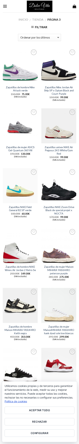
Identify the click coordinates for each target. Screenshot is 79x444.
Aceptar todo (39, 410)
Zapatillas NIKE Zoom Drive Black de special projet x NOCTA (59, 210)
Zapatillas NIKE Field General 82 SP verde (20, 209)
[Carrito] (74, 6)
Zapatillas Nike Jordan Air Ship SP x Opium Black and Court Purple (59, 90)
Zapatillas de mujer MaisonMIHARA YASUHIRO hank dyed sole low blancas (59, 330)
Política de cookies (16, 401)
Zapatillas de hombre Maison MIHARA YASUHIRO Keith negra (20, 330)
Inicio (23, 19)
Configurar (39, 433)
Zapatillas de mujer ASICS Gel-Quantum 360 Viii (20, 149)
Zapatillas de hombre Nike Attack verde (20, 89)
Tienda (37, 19)
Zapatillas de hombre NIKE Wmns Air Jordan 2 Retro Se (20, 268)
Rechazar (39, 421)
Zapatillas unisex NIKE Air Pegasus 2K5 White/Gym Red (59, 150)
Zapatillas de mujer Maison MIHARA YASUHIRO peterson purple (58, 270)
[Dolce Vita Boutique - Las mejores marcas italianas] (39, 6)
